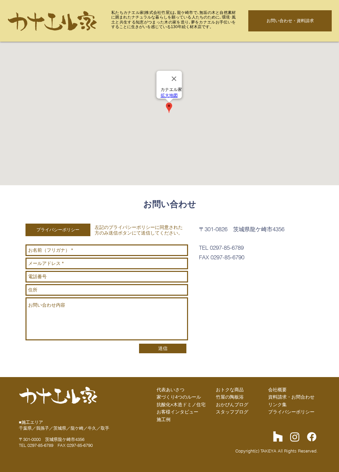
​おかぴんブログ (232, 404)
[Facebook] (312, 437)
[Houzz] (278, 437)
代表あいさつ (170, 389)
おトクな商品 (230, 389)
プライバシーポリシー (291, 411)
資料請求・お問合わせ (291, 397)
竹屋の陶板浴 (230, 397)
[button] (57, 230)
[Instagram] (295, 437)
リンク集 (277, 404)
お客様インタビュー (177, 411)
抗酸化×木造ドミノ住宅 (181, 404)
